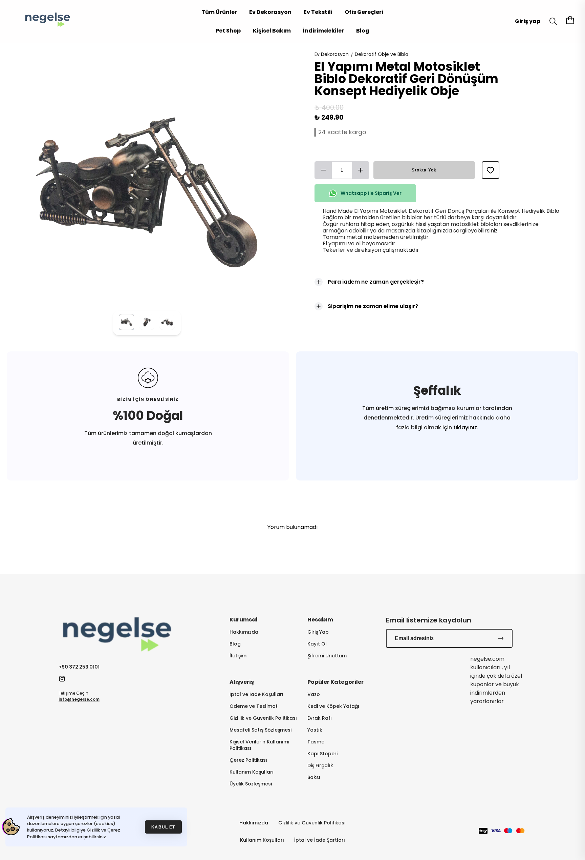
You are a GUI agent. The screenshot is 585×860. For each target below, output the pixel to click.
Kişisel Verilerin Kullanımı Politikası (259, 745)
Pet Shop (228, 31)
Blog (362, 31)
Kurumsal (244, 619)
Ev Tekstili (318, 12)
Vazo (313, 694)
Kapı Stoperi (322, 754)
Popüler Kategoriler (335, 682)
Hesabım (320, 619)
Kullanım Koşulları (252, 772)
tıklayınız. (465, 427)
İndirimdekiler (323, 31)
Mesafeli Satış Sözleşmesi (260, 730)
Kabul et (163, 827)
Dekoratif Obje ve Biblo (381, 54)
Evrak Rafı (319, 718)
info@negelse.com (79, 699)
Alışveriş (242, 682)
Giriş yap (527, 21)
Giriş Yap (318, 632)
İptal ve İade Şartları (319, 840)
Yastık (314, 730)
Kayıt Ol (317, 644)
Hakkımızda (244, 632)
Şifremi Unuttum (327, 656)
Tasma (316, 742)
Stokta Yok (424, 170)
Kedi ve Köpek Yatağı (333, 706)
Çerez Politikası (248, 760)
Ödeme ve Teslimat (254, 706)
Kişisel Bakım (272, 31)
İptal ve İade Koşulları (256, 694)
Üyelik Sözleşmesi (251, 783)
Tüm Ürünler (219, 12)
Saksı (313, 777)
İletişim (238, 656)
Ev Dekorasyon (270, 12)
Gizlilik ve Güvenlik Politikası (263, 718)
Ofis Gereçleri (364, 12)
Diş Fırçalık (320, 765)
